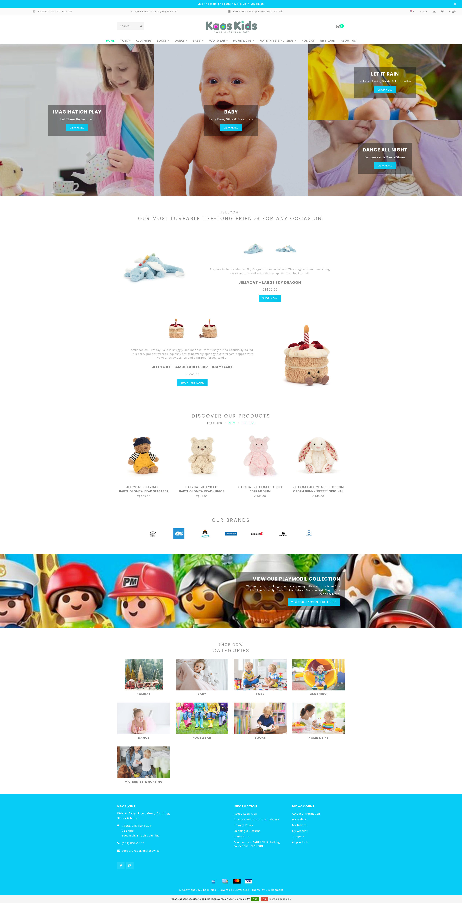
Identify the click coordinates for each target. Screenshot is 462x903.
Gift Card (327, 40)
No (264, 899)
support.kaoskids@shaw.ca (141, 850)
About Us (348, 40)
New (232, 423)
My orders (299, 819)
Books (162, 40)
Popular (248, 423)
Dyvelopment (274, 889)
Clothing (143, 40)
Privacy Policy (243, 825)
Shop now (385, 89)
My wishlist (300, 831)
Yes (255, 899)
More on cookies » (280, 899)
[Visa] (248, 881)
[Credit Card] (225, 881)
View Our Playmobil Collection (314, 602)
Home (110, 40)
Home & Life (242, 40)
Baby (197, 40)
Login (453, 11)
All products (300, 842)
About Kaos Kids (245, 813)
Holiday (308, 40)
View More (77, 127)
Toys (124, 40)
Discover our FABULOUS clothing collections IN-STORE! (257, 844)
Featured (214, 423)
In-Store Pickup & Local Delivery (256, 819)
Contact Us (241, 836)
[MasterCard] (236, 881)
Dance (180, 40)
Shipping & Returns (247, 831)
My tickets (299, 825)
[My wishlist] (442, 11)
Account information (306, 813)
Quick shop (145, 485)
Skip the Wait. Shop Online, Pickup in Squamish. (231, 3)
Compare (298, 836)
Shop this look (192, 382)
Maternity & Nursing (276, 40)
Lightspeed (242, 889)
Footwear (217, 40)
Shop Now (269, 298)
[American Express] (213, 881)
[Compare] (434, 11)
